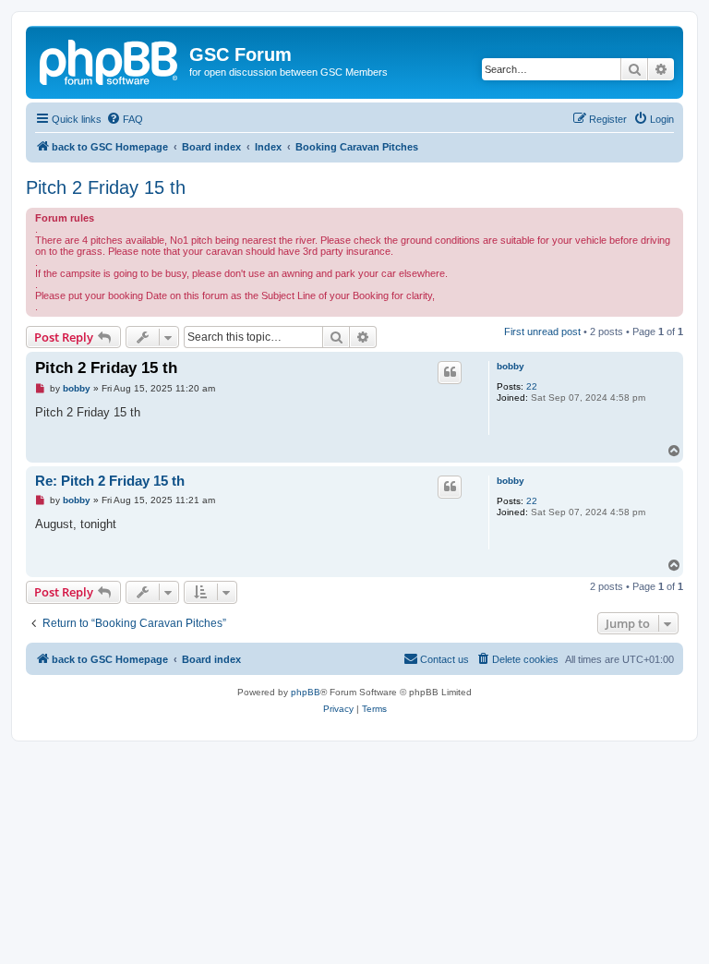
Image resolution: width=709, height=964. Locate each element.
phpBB (305, 692)
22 (531, 386)
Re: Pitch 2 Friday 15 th (110, 480)
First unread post (542, 331)
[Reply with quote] (450, 372)
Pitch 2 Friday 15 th (106, 187)
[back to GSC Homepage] (109, 60)
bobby (510, 366)
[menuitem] (124, 119)
